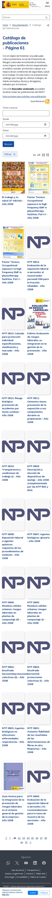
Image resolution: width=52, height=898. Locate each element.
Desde (6, 119)
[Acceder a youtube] (26, 864)
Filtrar (8, 154)
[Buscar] (46, 17)
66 (37, 838)
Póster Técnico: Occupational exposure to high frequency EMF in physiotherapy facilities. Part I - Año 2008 (11, 272)
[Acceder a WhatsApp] (8, 864)
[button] (47, 4)
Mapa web (40, 873)
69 (22, 842)
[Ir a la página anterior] (6, 837)
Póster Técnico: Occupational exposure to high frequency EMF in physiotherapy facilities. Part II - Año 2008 (37, 207)
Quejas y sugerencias (14, 873)
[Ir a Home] (21, 4)
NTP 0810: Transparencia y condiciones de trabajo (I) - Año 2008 (11, 473)
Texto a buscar (10, 107)
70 (26, 842)
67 (41, 838)
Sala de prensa (17, 870)
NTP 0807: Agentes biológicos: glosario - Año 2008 (38, 538)
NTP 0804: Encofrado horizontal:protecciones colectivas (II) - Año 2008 (15, 673)
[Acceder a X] (17, 864)
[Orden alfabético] (43, 155)
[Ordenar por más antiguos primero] (39, 155)
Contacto (30, 873)
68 (46, 838)
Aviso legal (9, 877)
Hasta (6, 130)
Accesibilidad (21, 877)
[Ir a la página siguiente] (30, 842)
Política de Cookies (38, 877)
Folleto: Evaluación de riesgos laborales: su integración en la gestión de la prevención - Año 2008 (38, 343)
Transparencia (33, 870)
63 (24, 838)
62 (19, 838)
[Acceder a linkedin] (35, 864)
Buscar (8, 144)
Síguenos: (26, 857)
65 (32, 838)
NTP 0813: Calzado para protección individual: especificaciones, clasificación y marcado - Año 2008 (13, 343)
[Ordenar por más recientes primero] (35, 155)
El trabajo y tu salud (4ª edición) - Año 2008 (12, 201)
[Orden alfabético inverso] (47, 155)
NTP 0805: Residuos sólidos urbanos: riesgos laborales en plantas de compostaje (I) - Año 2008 (37, 612)
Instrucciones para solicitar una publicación (24, 96)
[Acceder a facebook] (44, 864)
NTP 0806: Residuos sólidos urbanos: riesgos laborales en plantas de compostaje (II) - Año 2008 (11, 612)
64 (28, 838)
